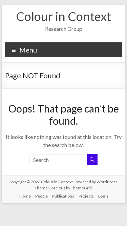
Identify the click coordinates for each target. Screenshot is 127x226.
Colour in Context (63, 16)
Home (25, 196)
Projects (86, 196)
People (41, 196)
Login (103, 196)
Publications (63, 196)
